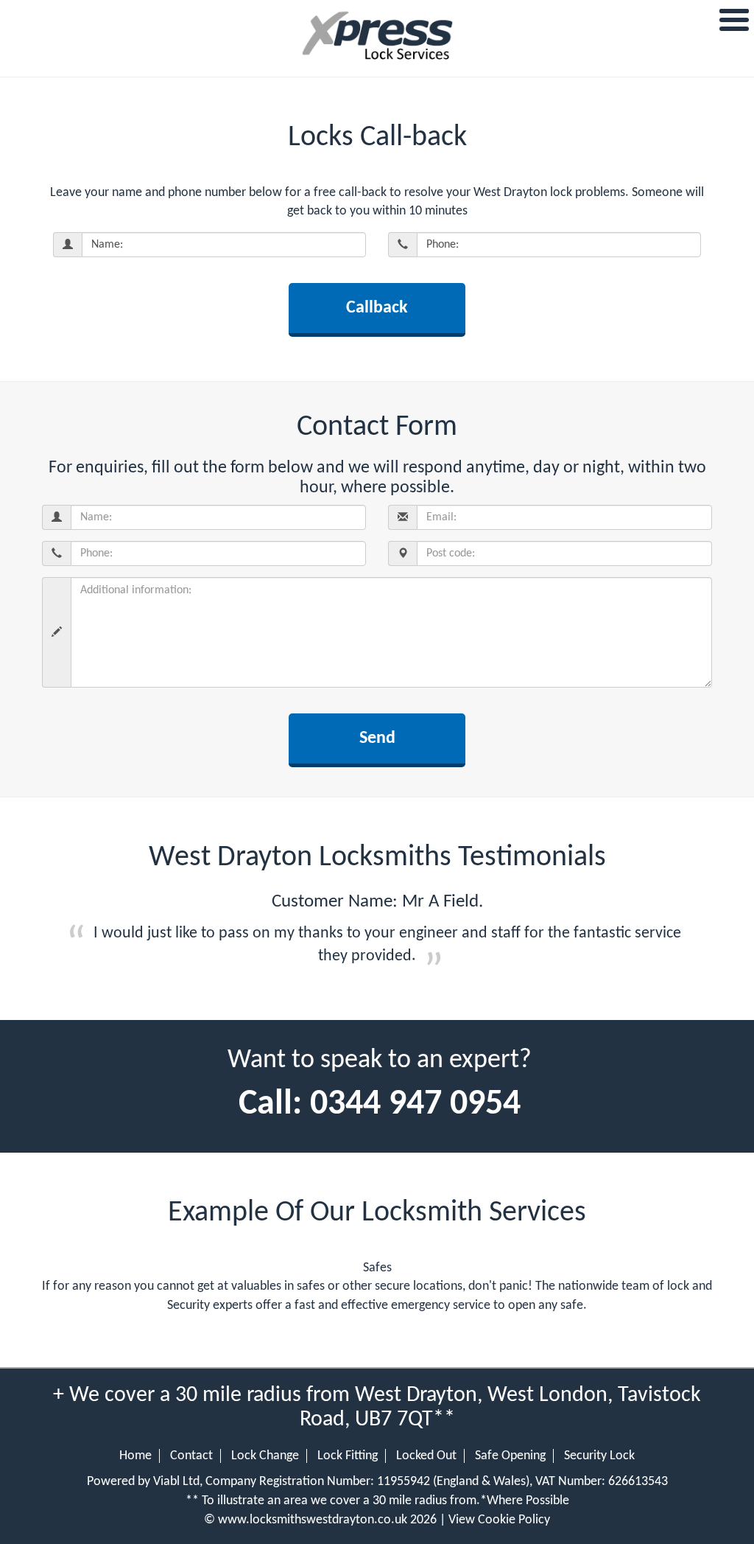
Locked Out (426, 1456)
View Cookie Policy (499, 1520)
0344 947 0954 (415, 1104)
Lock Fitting (347, 1456)
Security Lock (599, 1456)
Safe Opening (510, 1456)
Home (135, 1456)
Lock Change (265, 1456)
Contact (191, 1456)
